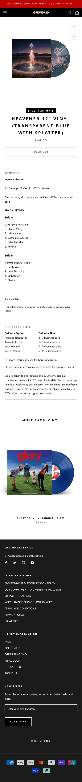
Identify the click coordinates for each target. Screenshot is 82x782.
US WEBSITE (12, 621)
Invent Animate (41, 110)
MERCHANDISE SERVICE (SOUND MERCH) (30, 602)
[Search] (70, 12)
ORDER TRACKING (16, 654)
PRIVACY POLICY (14, 615)
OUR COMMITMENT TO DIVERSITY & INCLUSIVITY (34, 589)
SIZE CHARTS (12, 648)
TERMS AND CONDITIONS (20, 608)
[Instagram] (23, 562)
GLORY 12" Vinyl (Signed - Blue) (40, 518)
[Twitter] (14, 562)
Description (13, 173)
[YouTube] (32, 562)
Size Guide (12, 299)
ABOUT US (11, 673)
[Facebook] (6, 562)
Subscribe (18, 721)
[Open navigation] (5, 12)
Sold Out (40, 152)
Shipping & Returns (18, 327)
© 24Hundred (41, 740)
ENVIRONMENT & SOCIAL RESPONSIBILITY (30, 583)
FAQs (8, 642)
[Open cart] (77, 13)
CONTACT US (13, 667)
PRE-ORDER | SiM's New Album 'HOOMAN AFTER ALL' (41, 3)
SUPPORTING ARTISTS (18, 596)
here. (53, 360)
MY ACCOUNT (13, 661)
